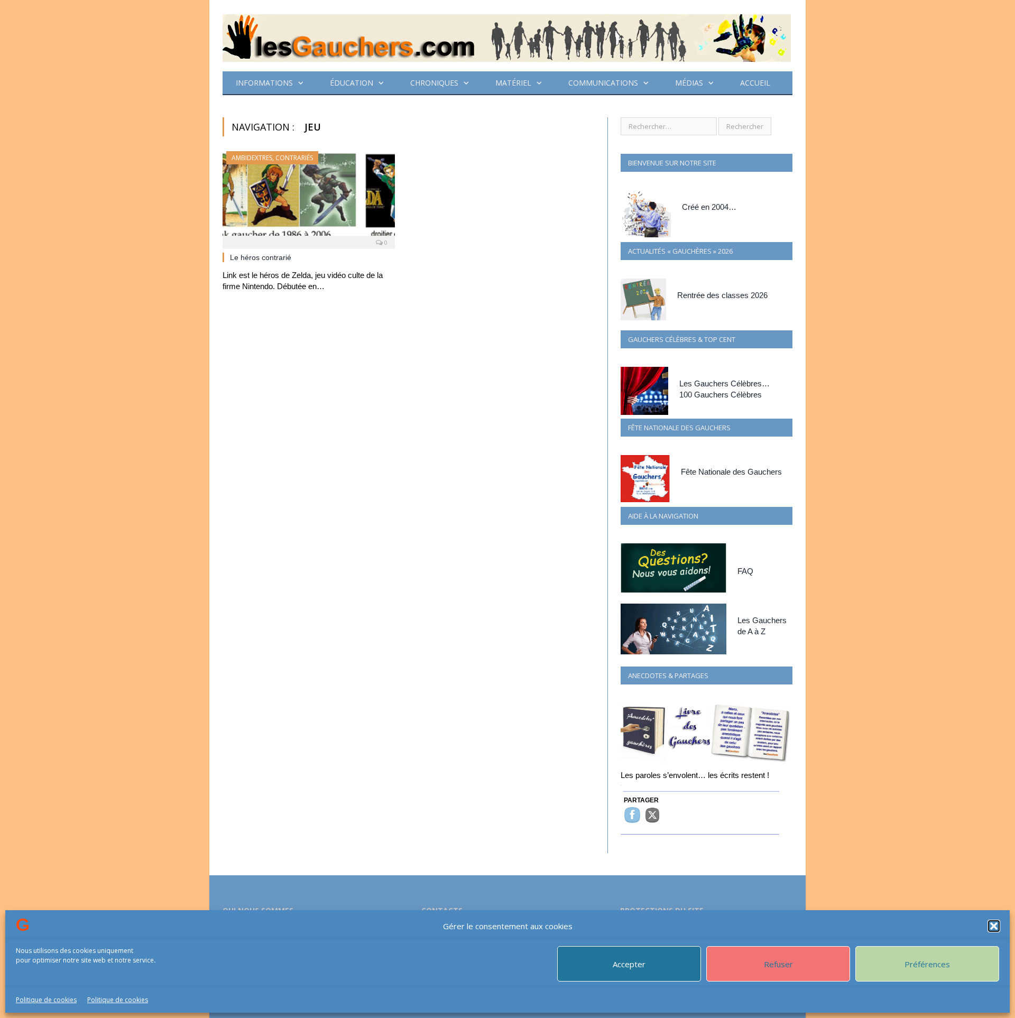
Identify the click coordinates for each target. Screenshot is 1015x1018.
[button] (994, 926)
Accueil (755, 83)
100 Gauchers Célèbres (720, 394)
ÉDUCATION (351, 83)
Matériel (513, 83)
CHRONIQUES (434, 83)
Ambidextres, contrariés (272, 157)
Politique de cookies (46, 999)
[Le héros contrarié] (309, 196)
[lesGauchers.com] (507, 35)
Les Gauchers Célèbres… (724, 383)
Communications (603, 83)
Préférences (927, 964)
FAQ (745, 571)
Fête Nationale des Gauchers (731, 471)
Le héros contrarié (260, 257)
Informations (264, 83)
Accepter (629, 964)
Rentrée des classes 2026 (722, 295)
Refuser (778, 964)
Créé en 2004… (709, 206)
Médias (689, 83)
